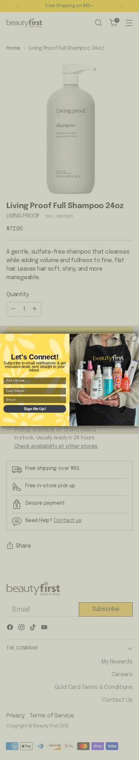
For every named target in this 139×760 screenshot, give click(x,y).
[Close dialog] (134, 339)
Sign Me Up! (35, 409)
